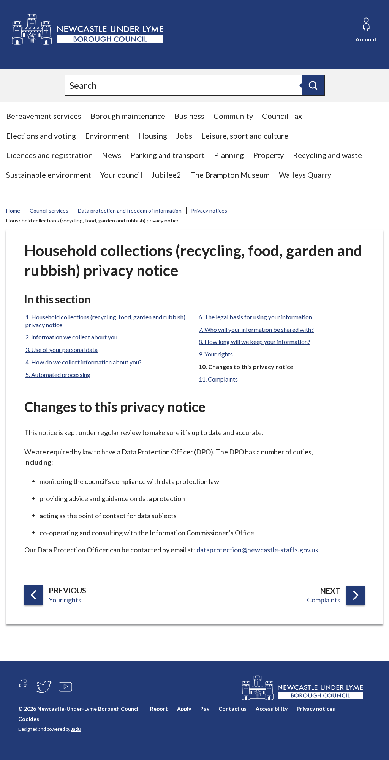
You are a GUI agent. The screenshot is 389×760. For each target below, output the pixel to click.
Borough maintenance (127, 115)
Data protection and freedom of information (130, 210)
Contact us (232, 708)
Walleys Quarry (305, 174)
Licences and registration (49, 154)
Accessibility (272, 708)
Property (268, 154)
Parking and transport (167, 154)
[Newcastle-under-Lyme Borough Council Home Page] (87, 30)
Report (159, 708)
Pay (204, 708)
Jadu (76, 729)
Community (233, 115)
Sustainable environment (48, 174)
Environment (107, 135)
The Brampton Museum (230, 174)
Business (189, 115)
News (111, 154)
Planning (229, 154)
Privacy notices (209, 210)
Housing (152, 135)
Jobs (184, 135)
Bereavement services (43, 115)
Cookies (28, 719)
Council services (49, 210)
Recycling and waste (327, 154)
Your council (121, 174)
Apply (184, 708)
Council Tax (282, 115)
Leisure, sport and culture (244, 135)
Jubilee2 (166, 174)
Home (13, 210)
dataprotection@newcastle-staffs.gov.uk (257, 550)
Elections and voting (41, 135)
